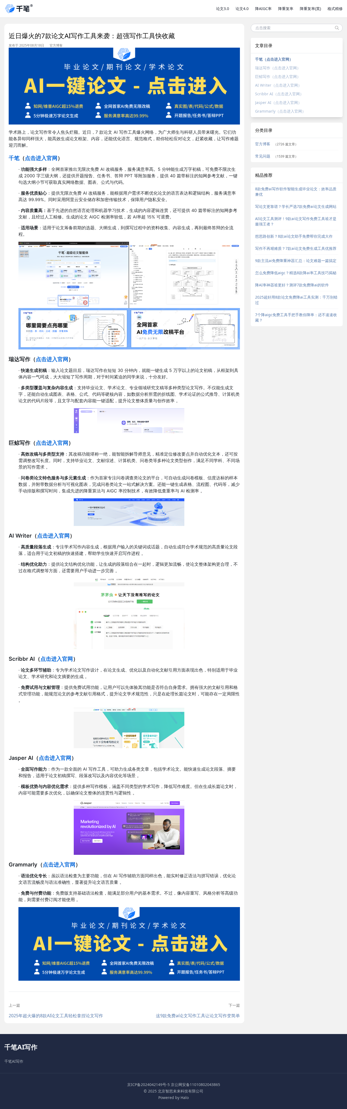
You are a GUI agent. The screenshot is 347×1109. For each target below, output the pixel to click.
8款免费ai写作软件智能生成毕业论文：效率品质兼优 (295, 191)
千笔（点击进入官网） (274, 59)
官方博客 (56, 45)
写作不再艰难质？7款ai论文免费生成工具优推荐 (295, 248)
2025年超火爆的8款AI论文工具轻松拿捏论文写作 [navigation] (56, 1016)
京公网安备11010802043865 (195, 1084)
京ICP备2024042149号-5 (148, 1084)
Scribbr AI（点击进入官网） (279, 93)
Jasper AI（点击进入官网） (278, 102)
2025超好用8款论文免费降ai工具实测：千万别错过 (296, 300)
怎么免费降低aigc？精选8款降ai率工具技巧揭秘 (295, 272)
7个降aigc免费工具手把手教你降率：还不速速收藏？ (296, 317)
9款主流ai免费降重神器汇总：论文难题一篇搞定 (295, 260)
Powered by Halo (173, 1097)
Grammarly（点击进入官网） (280, 111)
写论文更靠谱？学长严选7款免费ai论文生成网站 (295, 206)
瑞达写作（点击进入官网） (278, 67)
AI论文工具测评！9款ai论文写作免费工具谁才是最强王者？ (295, 221)
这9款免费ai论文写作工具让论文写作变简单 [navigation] (198, 1016)
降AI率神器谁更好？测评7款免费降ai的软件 (292, 284)
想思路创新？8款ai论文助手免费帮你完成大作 (294, 236)
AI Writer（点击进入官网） (278, 85)
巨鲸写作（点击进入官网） (278, 76)
